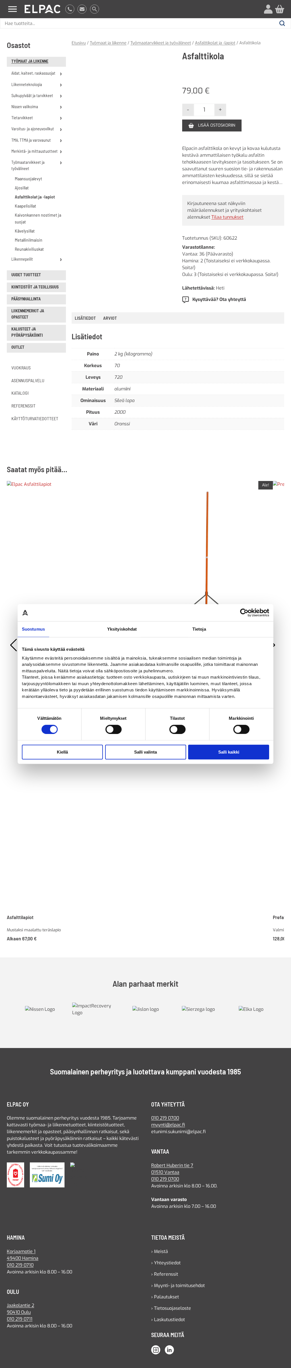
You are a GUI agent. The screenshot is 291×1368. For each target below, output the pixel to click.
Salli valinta (145, 752)
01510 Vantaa (165, 1176)
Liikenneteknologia (26, 84)
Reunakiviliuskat (29, 249)
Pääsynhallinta (26, 298)
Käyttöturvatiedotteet (34, 418)
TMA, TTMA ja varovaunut (31, 140)
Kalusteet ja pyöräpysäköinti (27, 332)
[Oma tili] (268, 9)
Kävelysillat (25, 230)
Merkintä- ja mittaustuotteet (34, 151)
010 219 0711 (19, 1323)
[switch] (113, 729)
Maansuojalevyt (28, 178)
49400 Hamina (22, 1262)
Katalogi (20, 393)
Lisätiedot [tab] (85, 324)
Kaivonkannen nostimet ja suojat (38, 218)
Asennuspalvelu (27, 380)
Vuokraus (21, 367)
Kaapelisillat (25, 205)
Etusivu (79, 43)
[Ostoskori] (279, 9)
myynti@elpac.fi (168, 1129)
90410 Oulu (19, 1316)
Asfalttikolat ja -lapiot (35, 196)
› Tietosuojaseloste (171, 1312)
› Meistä (159, 1255)
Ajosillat (22, 187)
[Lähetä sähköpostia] (82, 9)
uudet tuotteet (26, 274)
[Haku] (94, 9)
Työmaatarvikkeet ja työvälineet (28, 165)
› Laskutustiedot (168, 1324)
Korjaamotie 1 (21, 1255)
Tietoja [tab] (199, 629)
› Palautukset (165, 1301)
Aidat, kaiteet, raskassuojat (33, 73)
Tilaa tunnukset (227, 224)
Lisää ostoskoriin (216, 125)
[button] (164, 60)
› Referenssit (164, 1278)
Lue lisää (191, 190)
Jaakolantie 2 (20, 1310)
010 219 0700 (165, 1122)
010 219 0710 (20, 1269)
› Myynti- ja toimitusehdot (178, 1289)
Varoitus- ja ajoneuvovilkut (32, 128)
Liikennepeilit (22, 259)
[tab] (110, 324)
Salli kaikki (228, 752)
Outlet (17, 347)
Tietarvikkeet (22, 117)
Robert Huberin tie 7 (172, 1169)
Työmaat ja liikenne (29, 61)
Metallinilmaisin (28, 239)
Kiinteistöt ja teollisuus (35, 287)
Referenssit (23, 405)
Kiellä (62, 752)
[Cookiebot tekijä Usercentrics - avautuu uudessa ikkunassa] (244, 612)
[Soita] (70, 9)
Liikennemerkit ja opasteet (27, 313)
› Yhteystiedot (166, 1267)
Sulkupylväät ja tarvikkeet (32, 95)
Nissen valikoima (24, 106)
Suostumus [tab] (33, 629)
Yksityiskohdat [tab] (122, 629)
